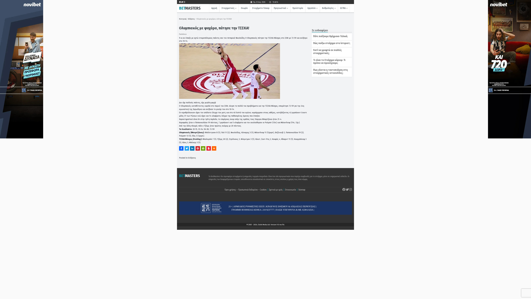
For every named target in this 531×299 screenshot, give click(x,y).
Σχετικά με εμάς (276, 190)
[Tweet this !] (187, 148)
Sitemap (301, 190)
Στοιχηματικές (228, 8)
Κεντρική (182, 19)
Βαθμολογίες (328, 8)
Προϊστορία (297, 8)
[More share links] (214, 148)
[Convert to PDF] (208, 148)
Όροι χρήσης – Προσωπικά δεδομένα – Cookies (246, 190)
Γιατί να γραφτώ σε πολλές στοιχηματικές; (327, 52)
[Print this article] (203, 148)
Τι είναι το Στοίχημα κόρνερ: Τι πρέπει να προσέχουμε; (329, 62)
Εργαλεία (312, 8)
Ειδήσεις (191, 19)
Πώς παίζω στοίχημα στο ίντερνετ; (331, 43)
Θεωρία (244, 8)
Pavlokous (183, 34)
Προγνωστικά (280, 8)
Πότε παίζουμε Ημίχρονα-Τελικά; (330, 36)
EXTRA (343, 8)
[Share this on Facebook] (181, 148)
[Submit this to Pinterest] (198, 148)
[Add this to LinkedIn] (192, 148)
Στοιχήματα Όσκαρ (260, 8)
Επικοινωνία (290, 190)
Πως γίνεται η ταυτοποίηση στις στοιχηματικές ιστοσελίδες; (330, 71)
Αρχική (214, 8)
